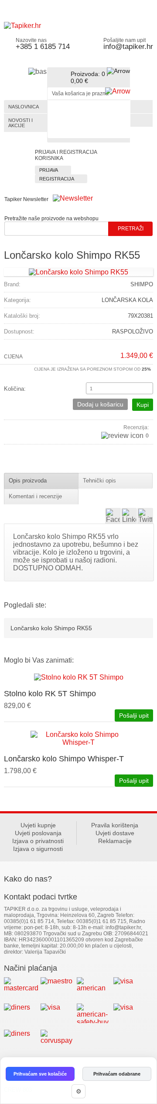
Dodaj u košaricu (100, 404)
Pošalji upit (134, 715)
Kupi (143, 404)
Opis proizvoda (28, 480)
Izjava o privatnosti (38, 840)
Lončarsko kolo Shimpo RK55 (51, 628)
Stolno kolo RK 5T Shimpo (50, 693)
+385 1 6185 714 (43, 46)
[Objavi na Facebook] (113, 516)
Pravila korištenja (114, 825)
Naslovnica (23, 106)
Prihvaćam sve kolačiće (40, 1073)
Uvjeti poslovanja (38, 833)
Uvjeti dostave (115, 833)
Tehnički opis (99, 480)
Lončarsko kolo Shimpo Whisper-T (64, 758)
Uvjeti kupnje (38, 825)
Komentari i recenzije (35, 496)
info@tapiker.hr (128, 46)
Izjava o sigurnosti (38, 848)
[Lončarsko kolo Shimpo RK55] (78, 271)
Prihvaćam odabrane (116, 1073)
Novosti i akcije (20, 123)
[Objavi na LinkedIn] (129, 516)
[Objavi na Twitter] (145, 516)
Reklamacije (115, 840)
